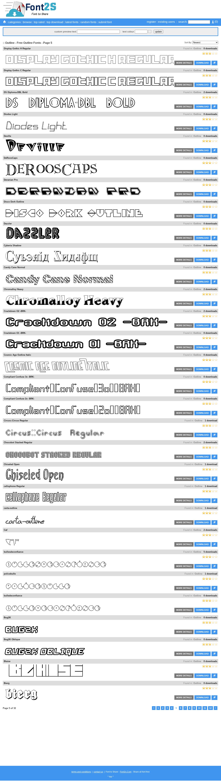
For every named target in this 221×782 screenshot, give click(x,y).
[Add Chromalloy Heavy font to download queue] (214, 303)
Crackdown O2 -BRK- (15, 311)
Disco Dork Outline (14, 201)
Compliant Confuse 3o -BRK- (19, 376)
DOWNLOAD (202, 63)
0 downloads (210, 48)
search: (182, 21)
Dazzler (8, 223)
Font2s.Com (125, 772)
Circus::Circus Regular (16, 420)
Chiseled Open (12, 464)
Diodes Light (10, 114)
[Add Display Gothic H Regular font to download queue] (214, 63)
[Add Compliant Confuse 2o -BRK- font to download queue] (214, 413)
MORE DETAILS (184, 63)
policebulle (10, 573)
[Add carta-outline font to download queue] (214, 522)
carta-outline (10, 508)
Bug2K (7, 617)
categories (14, 22)
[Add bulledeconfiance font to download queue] (214, 610)
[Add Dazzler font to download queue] (214, 238)
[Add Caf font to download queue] (214, 544)
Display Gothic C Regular (17, 70)
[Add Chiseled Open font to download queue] (214, 478)
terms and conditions (81, 772)
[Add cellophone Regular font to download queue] (214, 500)
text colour (128, 31)
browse (27, 22)
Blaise (7, 661)
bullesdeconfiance (13, 552)
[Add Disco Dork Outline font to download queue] (214, 216)
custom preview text (65, 31)
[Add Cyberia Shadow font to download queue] (214, 260)
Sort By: (188, 42)
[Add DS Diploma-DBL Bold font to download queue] (214, 106)
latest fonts (71, 22)
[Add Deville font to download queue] (214, 150)
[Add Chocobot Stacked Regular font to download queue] (214, 457)
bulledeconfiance (13, 595)
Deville (7, 136)
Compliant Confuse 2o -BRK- (19, 398)
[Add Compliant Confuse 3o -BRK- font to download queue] (214, 391)
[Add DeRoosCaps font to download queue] (214, 172)
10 (199, 708)
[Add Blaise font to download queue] (214, 675)
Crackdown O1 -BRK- (15, 333)
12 (210, 708)
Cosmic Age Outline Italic (17, 355)
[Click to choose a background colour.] (149, 31)
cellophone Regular (14, 486)
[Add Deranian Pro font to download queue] (214, 194)
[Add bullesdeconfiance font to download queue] (214, 566)
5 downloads (210, 552)
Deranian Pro (11, 180)
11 (205, 708)
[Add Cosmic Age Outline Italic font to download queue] (214, 369)
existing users (166, 21)
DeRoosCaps (10, 158)
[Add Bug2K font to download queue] (214, 632)
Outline (197, 48)
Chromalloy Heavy (13, 289)
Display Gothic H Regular (17, 48)
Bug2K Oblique (12, 639)
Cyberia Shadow (12, 245)
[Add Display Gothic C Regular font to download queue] (214, 85)
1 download (211, 420)
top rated (39, 22)
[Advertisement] (155, 9)
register (151, 21)
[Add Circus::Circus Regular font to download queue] (214, 435)
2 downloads (210, 92)
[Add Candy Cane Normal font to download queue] (214, 282)
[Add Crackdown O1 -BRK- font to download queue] (214, 347)
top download (55, 22)
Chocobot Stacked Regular (18, 442)
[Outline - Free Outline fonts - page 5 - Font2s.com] (29, 16)
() (216, 21)
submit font (105, 22)
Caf (5, 530)
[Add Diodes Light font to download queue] (214, 128)
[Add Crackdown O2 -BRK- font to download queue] (214, 325)
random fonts (88, 22)
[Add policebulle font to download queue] (214, 588)
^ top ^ (111, 776)
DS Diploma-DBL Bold (15, 92)
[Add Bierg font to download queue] (214, 697)
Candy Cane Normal (14, 267)
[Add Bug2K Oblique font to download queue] (214, 654)
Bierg (6, 683)
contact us (98, 772)
